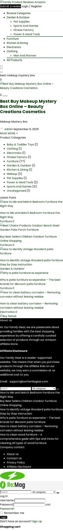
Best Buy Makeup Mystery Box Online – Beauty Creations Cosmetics (28, 106)
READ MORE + (9, 133)
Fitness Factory (23, 30)
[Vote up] (6, 95)
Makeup (12, 174)
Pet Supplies (21, 22)
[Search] (1, 72)
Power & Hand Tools (26, 34)
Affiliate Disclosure (19, 467)
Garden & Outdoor (18, 17)
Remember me (13, 513)
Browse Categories (19, 13)
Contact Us (14, 458)
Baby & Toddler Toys (20, 144)
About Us (13, 454)
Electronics (14, 47)
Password (6, 504)
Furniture (13, 38)
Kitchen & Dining (17, 43)
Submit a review (10, 6)
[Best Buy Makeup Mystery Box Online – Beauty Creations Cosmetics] (31, 88)
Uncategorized (16, 191)
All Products (14, 60)
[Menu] (1, 67)
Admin (8, 129)
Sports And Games (25, 26)
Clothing (12, 51)
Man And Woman (24, 55)
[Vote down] (3, 95)
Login (3, 517)
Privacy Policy (16, 462)
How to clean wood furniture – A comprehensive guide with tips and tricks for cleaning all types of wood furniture (29, 439)
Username (7, 500)
